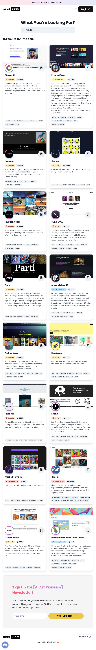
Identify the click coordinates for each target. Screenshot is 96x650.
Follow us (83, 636)
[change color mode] (75, 9)
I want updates (64, 615)
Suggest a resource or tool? (48, 2)
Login (84, 9)
